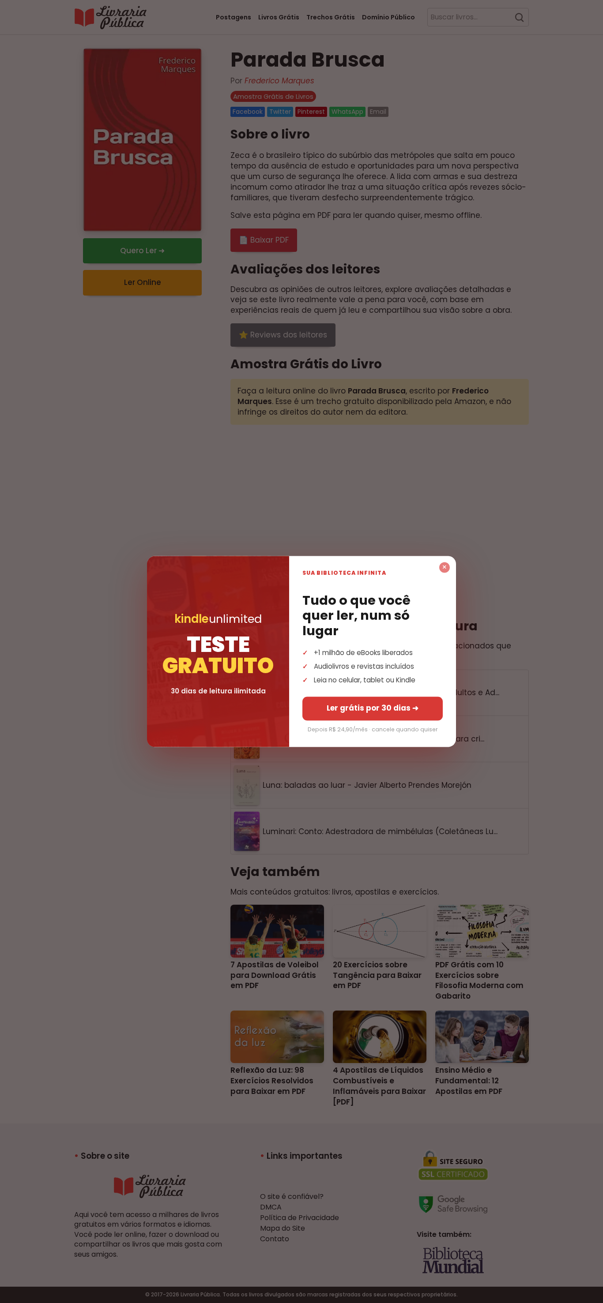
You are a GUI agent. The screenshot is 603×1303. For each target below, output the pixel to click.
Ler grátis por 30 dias (372, 708)
